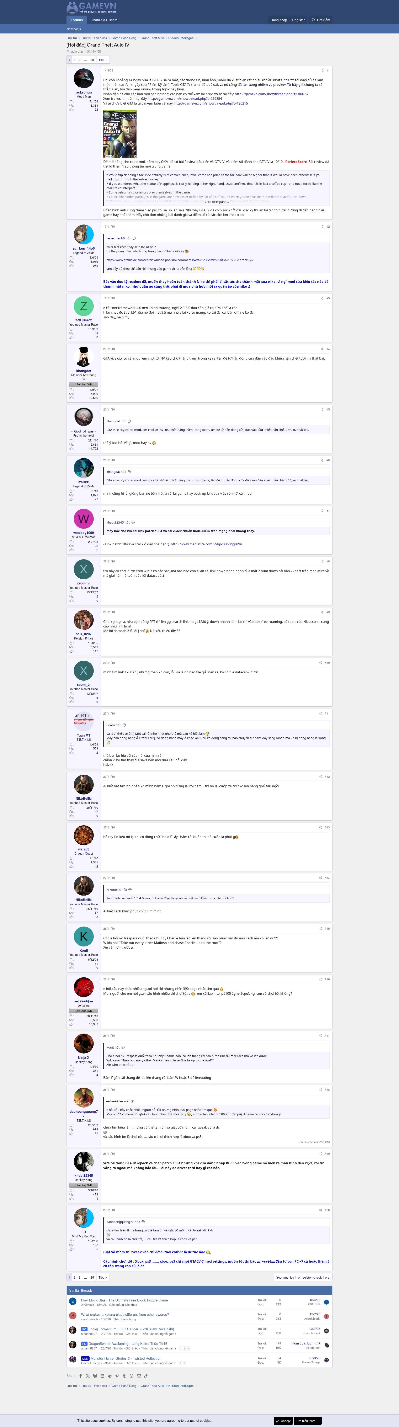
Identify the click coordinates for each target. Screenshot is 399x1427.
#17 (327, 1035)
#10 (327, 663)
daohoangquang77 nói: (123, 1222)
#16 (327, 979)
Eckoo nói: (113, 725)
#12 (327, 776)
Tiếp (101, 59)
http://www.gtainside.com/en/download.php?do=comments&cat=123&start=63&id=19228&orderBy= (179, 260)
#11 (327, 713)
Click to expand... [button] (217, 202)
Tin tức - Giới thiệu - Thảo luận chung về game (144, 1333)
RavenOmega (90, 1363)
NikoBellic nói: (116, 889)
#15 (327, 928)
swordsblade (89, 1319)
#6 (328, 460)
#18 (327, 1089)
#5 (328, 409)
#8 (328, 561)
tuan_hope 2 (312, 1333)
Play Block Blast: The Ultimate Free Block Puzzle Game (124, 1300)
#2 (328, 226)
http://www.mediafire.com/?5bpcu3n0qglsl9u (206, 544)
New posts (73, 29)
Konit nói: (113, 1047)
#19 (327, 1153)
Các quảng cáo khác (123, 1304)
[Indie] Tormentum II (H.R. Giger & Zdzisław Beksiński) (131, 1328)
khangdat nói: (116, 421)
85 (92, 59)
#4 (328, 349)
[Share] (322, 70)
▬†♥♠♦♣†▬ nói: (117, 1101)
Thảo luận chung (124, 1319)
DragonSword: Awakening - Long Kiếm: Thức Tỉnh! (128, 1343)
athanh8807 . (90, 1333)
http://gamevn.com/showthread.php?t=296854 (185, 98)
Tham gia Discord (104, 19)
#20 (327, 1210)
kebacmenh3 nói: (118, 238)
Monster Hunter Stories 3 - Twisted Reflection (126, 1358)
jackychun (77, 51)
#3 (328, 298)
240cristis (87, 1304)
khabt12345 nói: (118, 522)
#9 (328, 612)
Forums (77, 19)
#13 (327, 827)
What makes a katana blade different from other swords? (125, 1314)
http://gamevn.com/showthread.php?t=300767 (271, 94)
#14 (327, 878)
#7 (328, 511)
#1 (328, 70)
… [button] (85, 59)
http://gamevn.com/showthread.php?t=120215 (211, 103)
